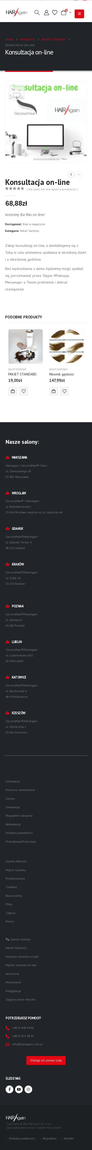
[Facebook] (9, 1089)
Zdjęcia (10, 913)
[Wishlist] (55, 12)
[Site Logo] (16, 11)
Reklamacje (13, 824)
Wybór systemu (16, 870)
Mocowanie (13, 982)
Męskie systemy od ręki (21, 965)
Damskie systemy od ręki (22, 956)
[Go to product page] (25, 346)
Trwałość (11, 887)
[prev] (71, 174)
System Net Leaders (49, 1127)
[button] (37, 12)
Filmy (9, 904)
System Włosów (16, 861)
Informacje (13, 781)
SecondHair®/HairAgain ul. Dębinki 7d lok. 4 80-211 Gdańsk (22, 542)
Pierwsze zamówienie (20, 790)
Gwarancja (13, 807)
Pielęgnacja (13, 991)
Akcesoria (12, 974)
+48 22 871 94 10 (23, 1036)
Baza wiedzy (14, 896)
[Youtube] (19, 1089)
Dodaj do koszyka (12, 391)
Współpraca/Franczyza (21, 841)
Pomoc (10, 921)
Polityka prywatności (19, 833)
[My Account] (46, 12)
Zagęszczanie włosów (21, 999)
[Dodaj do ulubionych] (23, 391)
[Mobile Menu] (79, 14)
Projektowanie (15, 878)
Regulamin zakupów (19, 815)
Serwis (10, 798)
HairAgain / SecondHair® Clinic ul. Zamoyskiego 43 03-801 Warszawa (26, 471)
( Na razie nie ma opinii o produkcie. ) (52, 189)
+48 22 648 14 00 (23, 1028)
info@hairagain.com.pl (27, 1044)
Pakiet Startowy (29, 231)
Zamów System (19, 939)
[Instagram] (28, 1089)
